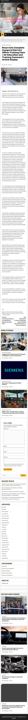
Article (8, 311)
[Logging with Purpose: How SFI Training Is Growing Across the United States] (14, 341)
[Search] (26, 34)
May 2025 (4, 531)
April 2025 (4, 533)
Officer (17, 313)
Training (4, 314)
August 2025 (4, 525)
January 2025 (5, 540)
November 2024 (5, 545)
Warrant (8, 314)
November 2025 (5, 518)
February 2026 (5, 511)
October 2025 (5, 520)
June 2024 (4, 556)
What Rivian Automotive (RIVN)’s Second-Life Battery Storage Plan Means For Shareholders (13, 707)
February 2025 (5, 538)
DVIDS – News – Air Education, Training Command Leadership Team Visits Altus (13, 412)
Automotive (4, 566)
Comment (6, 428)
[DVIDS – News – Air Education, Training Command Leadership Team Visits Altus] (14, 399)
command (16, 311)
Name (5, 446)
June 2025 (4, 529)
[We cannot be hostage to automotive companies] (14, 664)
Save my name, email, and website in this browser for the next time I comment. (13, 465)
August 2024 (4, 551)
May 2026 (4, 507)
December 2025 (5, 516)
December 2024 (5, 542)
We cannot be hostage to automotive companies (13, 491)
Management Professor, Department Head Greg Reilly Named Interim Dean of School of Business (20, 321)
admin (10, 64)
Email (5, 451)
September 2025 (5, 522)
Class (11, 311)
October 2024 (5, 547)
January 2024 (5, 558)
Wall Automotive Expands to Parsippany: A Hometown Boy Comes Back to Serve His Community (14, 619)
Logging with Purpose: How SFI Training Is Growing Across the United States (13, 355)
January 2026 (5, 513)
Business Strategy (6, 570)
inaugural (13, 313)
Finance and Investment (7, 575)
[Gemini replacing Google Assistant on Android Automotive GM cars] (14, 635)
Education (8, 313)
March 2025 (4, 536)
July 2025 (4, 527)
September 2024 (5, 549)
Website (5, 457)
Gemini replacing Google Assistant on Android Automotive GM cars (12, 649)
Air (5, 311)
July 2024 (4, 553)
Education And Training (6, 352)
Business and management (8, 568)
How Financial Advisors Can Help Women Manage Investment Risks (8, 320)
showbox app (5, 583)
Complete (20, 311)
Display (3, 313)
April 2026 (4, 509)
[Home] (2, 35)
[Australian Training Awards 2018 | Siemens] (14, 370)
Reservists (22, 313)
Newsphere (20, 716)
